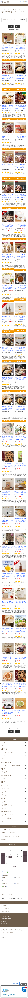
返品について (12, 930)
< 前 (11, 26)
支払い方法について (17, 929)
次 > (17, 26)
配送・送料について (5, 930)
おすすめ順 (5, 19)
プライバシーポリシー (5, 932)
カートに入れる (7, 60)
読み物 (11, 932)
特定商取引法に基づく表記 (20, 930)
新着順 (14, 19)
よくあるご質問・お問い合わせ (7, 929)
